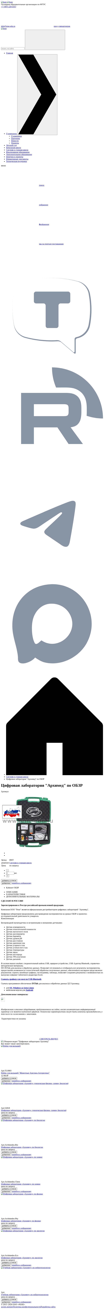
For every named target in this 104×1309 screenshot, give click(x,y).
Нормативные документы (17, 159)
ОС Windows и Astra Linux (22, 988)
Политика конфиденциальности (27, 1307)
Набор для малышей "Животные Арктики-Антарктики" (25, 1073)
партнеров (62, 26)
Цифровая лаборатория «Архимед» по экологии (22, 1258)
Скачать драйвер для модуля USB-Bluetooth (21, 979)
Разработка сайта (48, 1307)
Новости (15, 141)
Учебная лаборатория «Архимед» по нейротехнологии (24, 1294)
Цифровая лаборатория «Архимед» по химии (20, 1184)
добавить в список (9, 881)
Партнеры (15, 138)
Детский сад (11, 145)
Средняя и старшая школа (17, 150)
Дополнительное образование (19, 154)
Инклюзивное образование (18, 152)
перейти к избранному (21, 883)
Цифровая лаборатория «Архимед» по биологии (22, 1147)
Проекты (15, 143)
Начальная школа (13, 148)
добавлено (6, 883)
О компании (11, 134)
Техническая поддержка (16, 161)
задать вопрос (7, 1307)
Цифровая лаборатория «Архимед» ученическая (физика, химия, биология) (33, 1110)
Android (29, 990)
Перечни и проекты (14, 157)
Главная (9, 53)
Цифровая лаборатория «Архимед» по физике (21, 1221)
